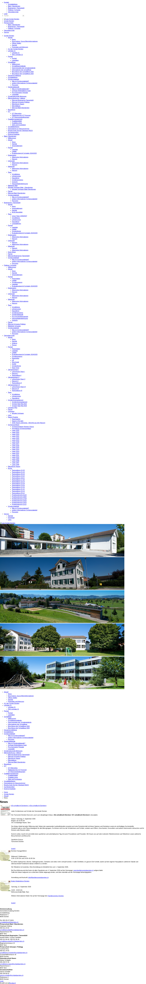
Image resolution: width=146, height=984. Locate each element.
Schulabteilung (12, 4)
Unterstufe (11, 161)
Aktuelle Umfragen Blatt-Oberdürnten (24, 189)
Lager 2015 (15, 447)
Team (10, 172)
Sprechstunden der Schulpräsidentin (23, 68)
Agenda (14, 45)
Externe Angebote (13, 134)
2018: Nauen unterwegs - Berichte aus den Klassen (28, 423)
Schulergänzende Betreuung (17, 96)
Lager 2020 (15, 438)
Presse (14, 345)
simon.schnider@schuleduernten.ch (11, 975)
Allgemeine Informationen (20, 157)
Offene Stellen (16, 43)
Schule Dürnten (9, 21)
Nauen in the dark (17, 421)
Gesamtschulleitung (14, 75)
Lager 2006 (15, 464)
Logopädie (15, 94)
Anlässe (14, 343)
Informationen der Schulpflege (21, 70)
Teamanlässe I (16, 375)
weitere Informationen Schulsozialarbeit (24, 83)
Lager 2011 (15, 455)
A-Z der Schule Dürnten (15, 49)
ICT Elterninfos (17, 113)
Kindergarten (12, 155)
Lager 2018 (15, 442)
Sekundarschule (13, 12)
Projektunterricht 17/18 (19, 499)
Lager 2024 (15, 432)
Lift (13, 360)
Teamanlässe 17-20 (18, 480)
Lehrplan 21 (11, 51)
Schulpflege (11, 62)
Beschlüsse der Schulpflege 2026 (23, 71)
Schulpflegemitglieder (19, 66)
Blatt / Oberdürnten (14, 6)
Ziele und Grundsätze (19, 125)
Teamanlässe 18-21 (18, 478)
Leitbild (14, 151)
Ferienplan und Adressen (20, 47)
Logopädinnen (16, 223)
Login (5, 14)
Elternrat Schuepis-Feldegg (20, 102)
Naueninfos (15, 358)
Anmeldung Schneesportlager (21, 428)
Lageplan (15, 149)
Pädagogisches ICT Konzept (21, 115)
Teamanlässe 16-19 (18, 481)
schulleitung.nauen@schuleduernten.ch (12, 964)
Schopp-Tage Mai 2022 (19, 404)
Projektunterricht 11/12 (19, 504)
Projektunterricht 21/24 (19, 495)
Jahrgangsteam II (13, 377)
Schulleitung (16, 174)
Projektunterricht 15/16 (19, 500)
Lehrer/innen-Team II (18, 379)
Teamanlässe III (17, 390)
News (14, 39)
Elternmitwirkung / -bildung (16, 98)
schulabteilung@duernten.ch (9, 922)
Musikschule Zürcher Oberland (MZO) (20, 130)
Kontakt (6, 2)
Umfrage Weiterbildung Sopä (21, 91)
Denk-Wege (12, 252)
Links (9, 415)
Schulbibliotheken (13, 127)
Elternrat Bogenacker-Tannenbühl (22, 100)
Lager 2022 (15, 436)
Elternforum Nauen (18, 104)
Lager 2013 (15, 451)
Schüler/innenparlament (15, 400)
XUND (14, 364)
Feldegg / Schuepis (14, 10)
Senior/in (15, 182)
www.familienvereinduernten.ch (83, 870)
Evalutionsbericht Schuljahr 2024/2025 (24, 153)
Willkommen (16, 64)
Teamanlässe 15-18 (18, 483)
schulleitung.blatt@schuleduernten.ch (12, 930)
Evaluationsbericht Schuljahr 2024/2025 (24, 233)
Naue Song (15, 368)
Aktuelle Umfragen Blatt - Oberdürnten (20, 187)
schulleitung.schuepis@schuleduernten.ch (13, 952)
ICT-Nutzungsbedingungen (20, 117)
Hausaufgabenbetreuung (20, 184)
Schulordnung (16, 231)
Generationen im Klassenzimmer (18, 128)
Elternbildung (16, 106)
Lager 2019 (15, 440)
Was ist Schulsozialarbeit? (20, 81)
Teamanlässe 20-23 (18, 474)
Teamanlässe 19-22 (18, 476)
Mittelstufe (11, 166)
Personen (15, 85)
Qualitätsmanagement (15, 119)
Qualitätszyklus (17, 123)
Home (6, 792)
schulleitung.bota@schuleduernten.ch (12, 941)
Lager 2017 (15, 444)
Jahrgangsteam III (14, 385)
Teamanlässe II (17, 383)
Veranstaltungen (17, 146)
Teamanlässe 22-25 (18, 470)
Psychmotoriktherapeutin (20, 316)
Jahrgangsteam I (13, 369)
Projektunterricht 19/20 (19, 497)
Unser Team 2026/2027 (19, 216)
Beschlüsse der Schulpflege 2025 (23, 73)
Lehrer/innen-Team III (19, 387)
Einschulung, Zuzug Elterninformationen (25, 41)
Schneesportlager (13, 425)
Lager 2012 (15, 453)
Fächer (10, 191)
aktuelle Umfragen (18, 413)
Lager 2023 (15, 434)
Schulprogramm (17, 282)
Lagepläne (15, 60)
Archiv (10, 468)
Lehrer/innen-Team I (18, 371)
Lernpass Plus (12, 407)
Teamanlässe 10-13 (18, 491)
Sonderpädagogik (13, 87)
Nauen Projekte (13, 417)
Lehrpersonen (16, 176)
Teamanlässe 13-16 (18, 485)
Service (6, 32)
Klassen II (15, 381)
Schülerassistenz (17, 180)
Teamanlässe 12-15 (18, 487)
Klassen (14, 159)
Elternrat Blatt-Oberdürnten (20, 108)
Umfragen (11, 411)
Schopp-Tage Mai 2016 (19, 406)
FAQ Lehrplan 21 (17, 54)
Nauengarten (16, 419)
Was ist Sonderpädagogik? (20, 89)
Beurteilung (11, 109)
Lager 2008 (15, 461)
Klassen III (15, 388)
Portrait (10, 56)
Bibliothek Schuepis (14, 326)
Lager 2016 (15, 445)
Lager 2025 (15, 430)
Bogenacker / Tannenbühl (16, 8)
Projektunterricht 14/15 (19, 502)
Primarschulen (8, 23)
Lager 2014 (15, 449)
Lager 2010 (15, 457)
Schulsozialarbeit (13, 79)
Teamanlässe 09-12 (18, 493)
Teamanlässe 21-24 (18, 472)
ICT (9, 111)
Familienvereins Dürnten (56, 896)
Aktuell (10, 37)
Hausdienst (15, 178)
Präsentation (16, 278)
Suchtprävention (13, 132)
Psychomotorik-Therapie (20, 92)
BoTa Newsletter (17, 212)
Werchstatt (15, 362)
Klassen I (15, 373)
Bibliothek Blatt (12, 185)
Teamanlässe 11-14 (18, 489)
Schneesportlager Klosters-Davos (23, 426)
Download (11, 517)
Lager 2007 (15, 462)
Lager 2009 (15, 459)
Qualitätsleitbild (17, 121)
